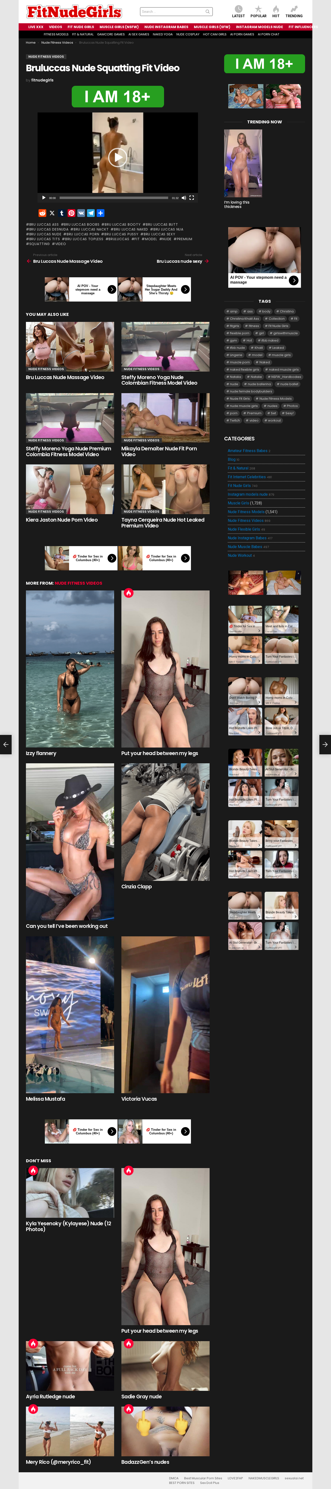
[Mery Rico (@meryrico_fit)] (70, 1431)
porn (233, 413)
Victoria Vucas (139, 1098)
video (60, 243)
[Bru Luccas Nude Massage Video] (70, 347)
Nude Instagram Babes (250, 538)
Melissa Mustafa (45, 1098)
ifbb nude (237, 347)
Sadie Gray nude (141, 1396)
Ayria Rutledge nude (50, 1396)
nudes (272, 406)
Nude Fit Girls (240, 398)
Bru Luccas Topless (84, 239)
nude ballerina (259, 384)
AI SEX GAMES (138, 34)
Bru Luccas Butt (162, 224)
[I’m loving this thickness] (243, 163)
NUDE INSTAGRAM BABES (166, 26)
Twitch (235, 420)
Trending (294, 16)
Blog (233, 459)
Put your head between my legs (159, 753)
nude (167, 239)
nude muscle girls (244, 406)
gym (233, 340)
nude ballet (289, 384)
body (266, 311)
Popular (259, 16)
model (151, 239)
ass (250, 311)
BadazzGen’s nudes (145, 1461)
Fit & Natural (241, 468)
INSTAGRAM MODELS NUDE (259, 26)
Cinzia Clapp (136, 886)
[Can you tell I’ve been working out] (70, 841)
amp (233, 311)
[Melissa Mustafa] (70, 1014)
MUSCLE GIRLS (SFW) (212, 26)
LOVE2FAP (235, 1478)
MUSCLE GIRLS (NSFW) (119, 26)
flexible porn (239, 333)
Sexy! (289, 413)
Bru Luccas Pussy (121, 234)
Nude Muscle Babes (248, 546)
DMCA (174, 1478)
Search (208, 12)
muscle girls (281, 355)
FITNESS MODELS (56, 34)
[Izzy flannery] (70, 669)
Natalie (256, 376)
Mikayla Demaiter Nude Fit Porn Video (159, 451)
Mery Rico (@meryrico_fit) (58, 1461)
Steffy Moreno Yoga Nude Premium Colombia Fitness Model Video (68, 451)
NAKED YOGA (163, 34)
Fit (137, 239)
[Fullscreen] (191, 197)
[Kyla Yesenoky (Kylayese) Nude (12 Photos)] (70, 1193)
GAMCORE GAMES (111, 34)
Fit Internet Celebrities (250, 477)
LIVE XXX (35, 26)
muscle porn (240, 362)
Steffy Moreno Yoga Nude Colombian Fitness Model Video (159, 380)
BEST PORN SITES (182, 1483)
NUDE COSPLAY (187, 34)
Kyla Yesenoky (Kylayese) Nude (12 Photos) (68, 1226)
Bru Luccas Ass (44, 224)
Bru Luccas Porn (83, 234)
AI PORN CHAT (268, 34)
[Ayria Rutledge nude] (70, 1366)
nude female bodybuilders (251, 391)
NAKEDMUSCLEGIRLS (264, 1478)
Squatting (39, 243)
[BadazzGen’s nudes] (165, 1431)
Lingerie (236, 355)
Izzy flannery (41, 753)
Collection (277, 318)
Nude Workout (241, 555)
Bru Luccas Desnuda (48, 229)
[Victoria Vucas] (165, 1014)
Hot (276, 16)
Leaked (278, 347)
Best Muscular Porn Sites (203, 1478)
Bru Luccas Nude (45, 234)
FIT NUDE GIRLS (81, 26)
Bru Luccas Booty (123, 224)
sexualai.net (294, 1478)
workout (274, 420)
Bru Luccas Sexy (159, 234)
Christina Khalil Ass (244, 318)
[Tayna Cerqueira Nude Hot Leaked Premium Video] (165, 489)
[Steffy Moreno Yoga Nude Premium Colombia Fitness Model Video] (70, 418)
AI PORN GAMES (242, 34)
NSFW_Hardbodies (286, 376)
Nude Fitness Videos (46, 369)
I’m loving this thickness (236, 204)
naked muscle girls (284, 369)
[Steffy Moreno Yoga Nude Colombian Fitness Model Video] (165, 347)
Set (273, 413)
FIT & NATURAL (83, 34)
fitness (254, 326)
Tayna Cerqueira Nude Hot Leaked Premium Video (163, 522)
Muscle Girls (238, 503)
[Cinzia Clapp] (165, 822)
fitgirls (234, 326)
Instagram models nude (251, 494)
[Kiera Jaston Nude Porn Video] (70, 489)
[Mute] (183, 197)
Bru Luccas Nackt (91, 229)
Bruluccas (119, 239)
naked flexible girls (244, 369)
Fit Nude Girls (278, 326)
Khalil (259, 347)
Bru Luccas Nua (168, 229)
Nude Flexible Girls (246, 529)
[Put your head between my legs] (165, 669)
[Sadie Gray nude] (165, 1366)
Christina (287, 311)
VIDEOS (55, 26)
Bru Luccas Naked (131, 229)
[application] (118, 157)
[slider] (114, 198)
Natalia (235, 376)
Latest (238, 16)
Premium (184, 239)
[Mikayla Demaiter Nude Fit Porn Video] (165, 418)
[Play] (43, 197)
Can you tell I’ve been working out (67, 926)
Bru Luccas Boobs (81, 224)
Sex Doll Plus (209, 1483)
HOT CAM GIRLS (215, 34)
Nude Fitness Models (276, 398)
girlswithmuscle (285, 333)
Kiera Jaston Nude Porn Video (62, 519)
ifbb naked (269, 340)
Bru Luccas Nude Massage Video (65, 377)
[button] (117, 157)
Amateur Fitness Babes (249, 450)
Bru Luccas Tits (44, 239)
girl (261, 333)
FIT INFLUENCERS (303, 26)
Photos (292, 406)
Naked (265, 362)
